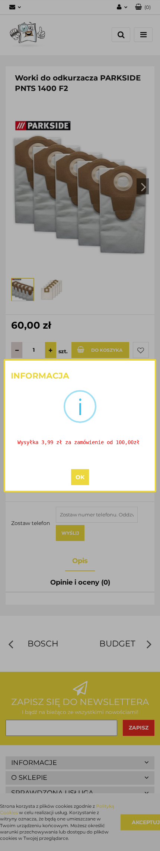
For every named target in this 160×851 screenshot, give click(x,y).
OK (80, 477)
